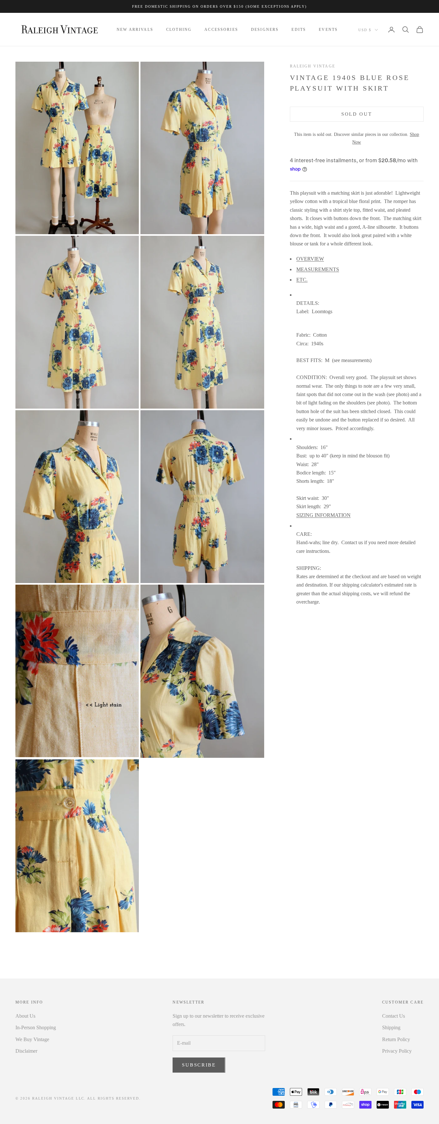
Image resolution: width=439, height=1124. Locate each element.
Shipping (391, 1027)
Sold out (356, 114)
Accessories (221, 29)
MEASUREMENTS (317, 269)
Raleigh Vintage (312, 66)
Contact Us (393, 1016)
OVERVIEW (310, 258)
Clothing (179, 29)
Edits (298, 29)
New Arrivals (135, 29)
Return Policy (396, 1039)
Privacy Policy (397, 1051)
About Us (25, 1016)
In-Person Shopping (35, 1027)
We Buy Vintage (32, 1039)
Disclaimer (26, 1051)
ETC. (302, 279)
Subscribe (199, 1064)
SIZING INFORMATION (323, 515)
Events (328, 29)
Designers (265, 29)
